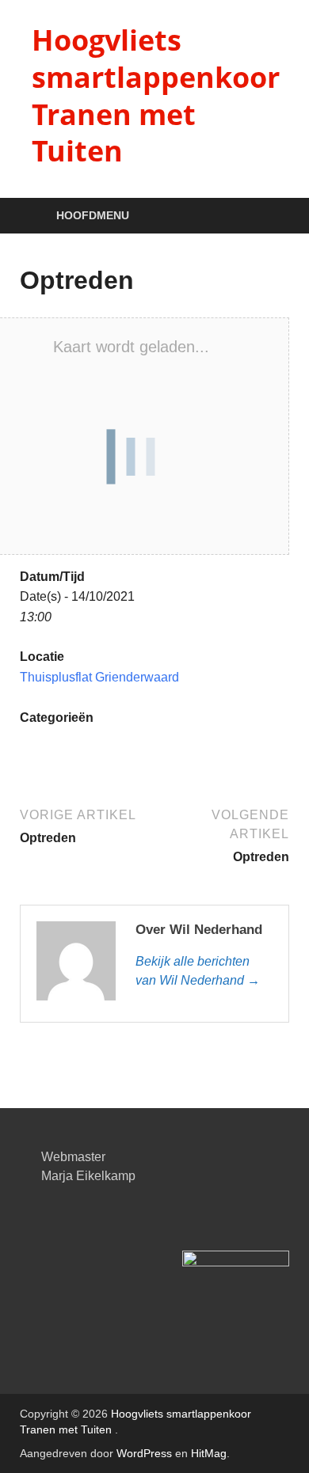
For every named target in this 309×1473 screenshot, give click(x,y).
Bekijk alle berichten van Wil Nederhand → (197, 971)
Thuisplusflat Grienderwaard (99, 677)
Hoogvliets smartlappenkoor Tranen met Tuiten (156, 95)
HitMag (209, 1453)
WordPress (144, 1453)
